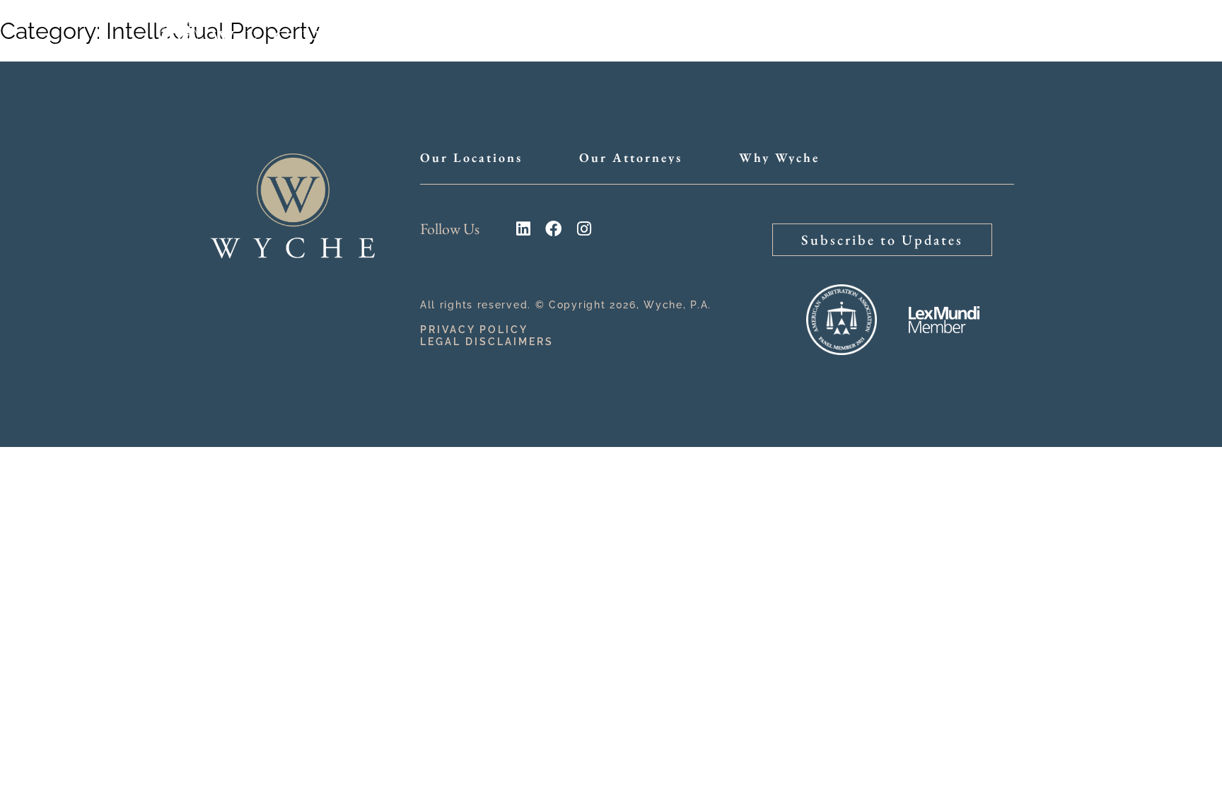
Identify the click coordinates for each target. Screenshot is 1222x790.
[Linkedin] (523, 229)
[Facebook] (553, 229)
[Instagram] (584, 229)
